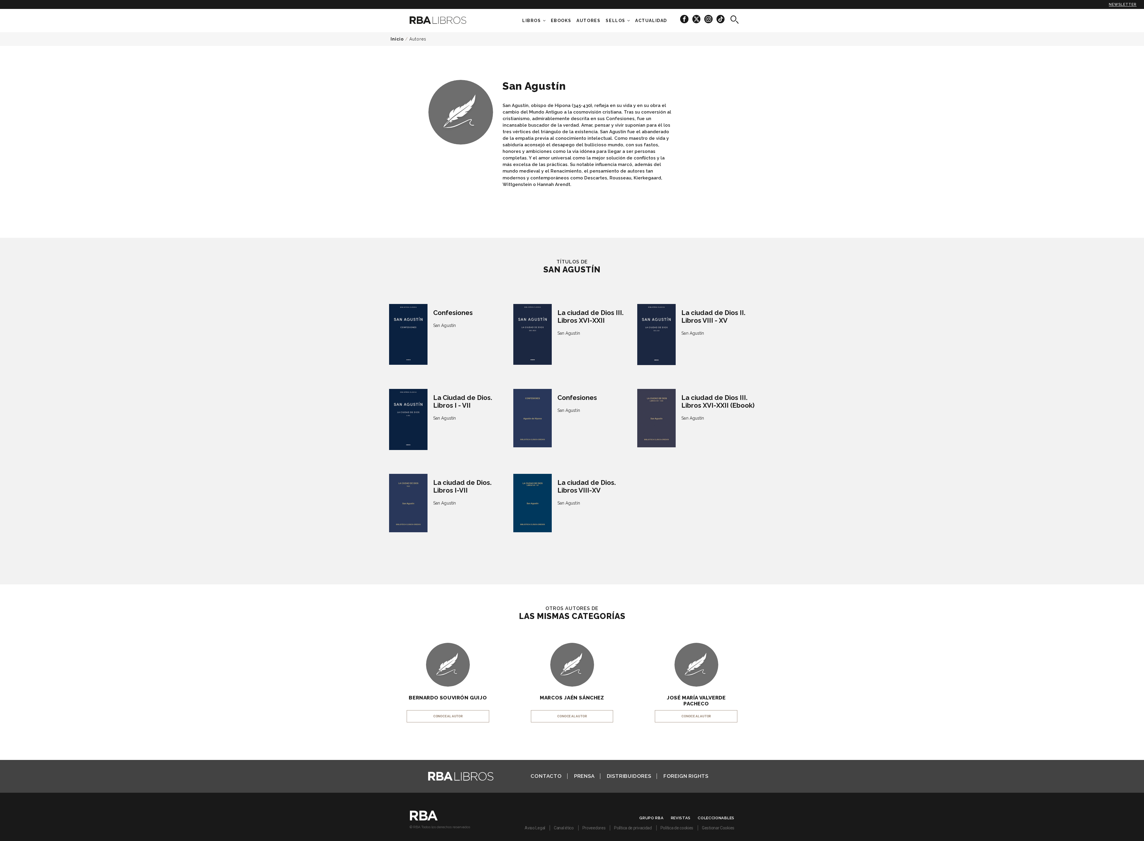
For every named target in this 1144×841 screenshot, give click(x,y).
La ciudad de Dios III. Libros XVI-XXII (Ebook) (718, 401)
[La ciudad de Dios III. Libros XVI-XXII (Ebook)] (656, 418)
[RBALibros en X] (696, 19)
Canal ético (564, 828)
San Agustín (444, 325)
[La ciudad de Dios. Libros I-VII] (408, 503)
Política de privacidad (633, 828)
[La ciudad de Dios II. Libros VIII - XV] (656, 334)
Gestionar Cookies (718, 828)
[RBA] (424, 819)
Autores (417, 39)
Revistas (681, 818)
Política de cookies (676, 828)
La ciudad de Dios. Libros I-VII (462, 486)
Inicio (397, 39)
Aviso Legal (535, 828)
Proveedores (594, 828)
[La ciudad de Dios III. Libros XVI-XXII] (532, 334)
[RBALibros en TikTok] (720, 19)
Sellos (615, 20)
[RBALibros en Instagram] (709, 19)
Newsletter (1123, 4)
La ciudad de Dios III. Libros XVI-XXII (590, 316)
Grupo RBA (651, 818)
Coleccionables (716, 818)
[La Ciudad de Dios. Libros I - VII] (408, 419)
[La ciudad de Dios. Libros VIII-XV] (532, 503)
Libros (531, 20)
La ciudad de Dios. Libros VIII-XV (586, 486)
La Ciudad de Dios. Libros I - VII (462, 401)
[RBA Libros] (447, 20)
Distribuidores (629, 776)
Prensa (584, 776)
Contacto (546, 776)
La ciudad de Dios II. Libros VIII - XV (713, 316)
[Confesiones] (408, 334)
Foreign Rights (685, 776)
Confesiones (453, 312)
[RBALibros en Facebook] (684, 19)
